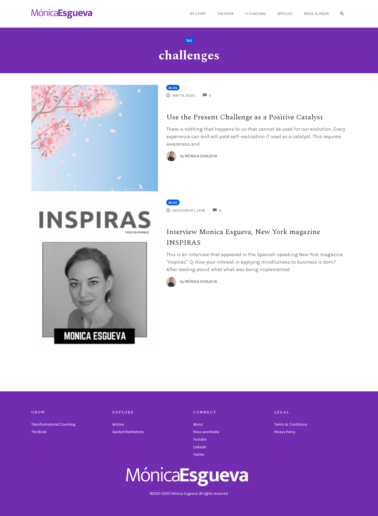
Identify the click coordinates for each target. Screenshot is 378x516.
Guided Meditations (128, 432)
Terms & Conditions (290, 424)
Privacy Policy (284, 432)
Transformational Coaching (53, 424)
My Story (198, 14)
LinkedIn (199, 447)
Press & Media (316, 14)
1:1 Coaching (255, 14)
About (198, 424)
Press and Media (206, 432)
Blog (173, 88)
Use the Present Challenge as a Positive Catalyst (244, 117)
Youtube (199, 439)
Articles (284, 14)
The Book (226, 14)
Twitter (198, 454)
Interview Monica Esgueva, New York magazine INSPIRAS (243, 237)
